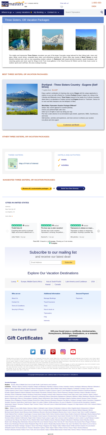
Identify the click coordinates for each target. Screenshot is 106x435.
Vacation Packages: (11, 382)
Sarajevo (28, 426)
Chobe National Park (11, 414)
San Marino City (77, 424)
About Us (15, 298)
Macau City (19, 420)
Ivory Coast (79, 394)
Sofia (59, 426)
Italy (73, 394)
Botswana (47, 388)
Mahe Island (40, 420)
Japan (90, 394)
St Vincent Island (20, 428)
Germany (76, 392)
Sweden (93, 402)
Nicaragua (62, 398)
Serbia (84, 400)
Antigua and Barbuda (40, 386)
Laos (16, 396)
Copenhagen (27, 414)
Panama (94, 398)
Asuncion (34, 410)
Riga (37, 424)
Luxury (14, 281)
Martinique (86, 396)
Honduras (30, 394)
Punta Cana (8, 424)
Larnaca (60, 418)
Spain (34, 402)
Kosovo (12, 396)
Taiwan (15, 404)
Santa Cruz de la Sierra (89, 424)
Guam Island (61, 416)
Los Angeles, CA (10, 212)
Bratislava (36, 412)
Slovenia (13, 402)
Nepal (40, 398)
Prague (88, 422)
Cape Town (80, 412)
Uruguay (69, 404)
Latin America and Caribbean (76, 281)
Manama (57, 420)
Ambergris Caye (43, 408)
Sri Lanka (39, 402)
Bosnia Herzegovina (37, 388)
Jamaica (85, 394)
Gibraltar (87, 392)
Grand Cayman (42, 416)
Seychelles (90, 400)
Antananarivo (85, 408)
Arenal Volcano (18, 410)
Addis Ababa (22, 408)
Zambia (7, 406)
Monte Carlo (8, 422)
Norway (84, 398)
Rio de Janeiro (44, 424)
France (55, 392)
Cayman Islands (9, 390)
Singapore (97, 400)
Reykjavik (32, 424)
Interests (47, 320)
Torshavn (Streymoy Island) (12, 429)
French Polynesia (62, 392)
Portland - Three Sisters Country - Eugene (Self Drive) (69, 85)
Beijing (75, 410)
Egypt (12, 392)
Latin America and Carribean (48, 384)
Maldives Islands (49, 420)
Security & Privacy (18, 309)
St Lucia (62, 402)
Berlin (90, 410)
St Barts (45, 402)
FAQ (45, 317)
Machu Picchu (27, 420)
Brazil (52, 388)
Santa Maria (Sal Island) (11, 426)
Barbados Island (67, 410)
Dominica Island (59, 414)
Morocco (20, 398)
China (20, 390)
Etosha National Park (94, 414)
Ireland (65, 394)
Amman (51, 408)
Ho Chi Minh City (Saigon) (78, 416)
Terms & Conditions (18, 306)
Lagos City (54, 418)
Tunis (27, 429)
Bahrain (90, 386)
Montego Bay (16, 422)
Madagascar (61, 396)
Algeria (19, 386)
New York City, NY (10, 209)
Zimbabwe (13, 406)
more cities (9, 216)
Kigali (30, 418)
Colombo (20, 414)
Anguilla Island (76, 408)
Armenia (55, 386)
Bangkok (59, 410)
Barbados (96, 386)
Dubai (66, 414)
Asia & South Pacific (53, 281)
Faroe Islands (35, 392)
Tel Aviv (65, 428)
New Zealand (54, 398)
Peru (12, 400)
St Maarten (68, 402)
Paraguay (7, 400)
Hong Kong (37, 394)
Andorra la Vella (65, 408)
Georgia (71, 392)
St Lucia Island (90, 426)
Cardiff (86, 412)
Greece (93, 392)
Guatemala (18, 394)
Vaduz (47, 429)
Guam (12, 394)
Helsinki (68, 416)
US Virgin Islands (78, 404)
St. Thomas (29, 428)
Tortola (23, 429)
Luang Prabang (88, 418)
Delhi (47, 414)
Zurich (95, 429)
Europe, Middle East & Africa (31, 281)
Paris (83, 422)
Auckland (45, 410)
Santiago (22, 426)
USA (93, 281)
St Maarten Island (10, 428)
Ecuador (7, 392)
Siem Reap (39, 426)
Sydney (42, 428)
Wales (99, 404)
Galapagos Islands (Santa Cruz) (14, 416)
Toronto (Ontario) (82, 428)
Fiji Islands (43, 392)
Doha (52, 414)
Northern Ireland (76, 398)
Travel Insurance (49, 302)
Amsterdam (57, 408)
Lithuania (34, 396)
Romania (53, 400)
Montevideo (24, 422)
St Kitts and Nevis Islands (78, 426)
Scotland (73, 400)
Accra (16, 408)
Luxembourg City (9, 420)
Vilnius (78, 429)
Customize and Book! (71, 125)
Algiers (35, 408)
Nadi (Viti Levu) (38, 422)
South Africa (20, 402)
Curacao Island (36, 414)
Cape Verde (89, 388)
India (54, 394)
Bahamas (84, 386)
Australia (66, 386)
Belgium (7, 388)
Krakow (39, 418)
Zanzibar (89, 429)
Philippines (18, 400)
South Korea (28, 402)
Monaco (7, 398)
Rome (63, 424)
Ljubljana (71, 418)
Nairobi (46, 422)
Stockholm (36, 428)
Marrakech (70, 420)
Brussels (42, 412)
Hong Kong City (91, 416)
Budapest (55, 412)
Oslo (67, 422)
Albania (14, 386)
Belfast (80, 410)
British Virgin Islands (61, 388)
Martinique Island (78, 420)
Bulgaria (70, 388)
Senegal (79, 400)
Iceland (50, 394)
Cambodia (76, 388)
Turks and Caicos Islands (37, 429)
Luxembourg (41, 396)
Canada (58, 284)
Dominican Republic (90, 390)
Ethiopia (28, 392)
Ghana (82, 392)
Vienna (73, 429)
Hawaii (48, 284)
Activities (65, 165)
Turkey (41, 404)
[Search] (102, 12)
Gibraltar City (27, 416)
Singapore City (47, 426)
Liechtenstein (27, 396)
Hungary (44, 394)
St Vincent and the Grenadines (81, 402)
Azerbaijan (78, 386)
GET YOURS (73, 340)
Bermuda (17, 388)
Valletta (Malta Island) (56, 429)
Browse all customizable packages (35, 188)
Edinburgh (84, 414)
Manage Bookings (50, 298)
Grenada (7, 394)
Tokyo (75, 428)
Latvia (20, 396)
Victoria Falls (66, 429)
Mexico (98, 396)
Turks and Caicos (49, 404)
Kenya (6, 396)
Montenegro (13, 398)
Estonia (23, 392)
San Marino (66, 400)
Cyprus (59, 390)
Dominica (80, 390)
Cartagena (92, 412)
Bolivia (23, 388)
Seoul (33, 426)
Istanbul (17, 418)
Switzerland (8, 404)
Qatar (42, 400)
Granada (34, 416)
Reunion (47, 400)
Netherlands (46, 398)
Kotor (34, 418)
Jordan (95, 394)
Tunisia (36, 404)
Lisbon (65, 418)
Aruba (61, 386)
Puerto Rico (36, 400)
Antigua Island (9, 410)
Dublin (71, 414)
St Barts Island (66, 426)
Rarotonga (16, 424)
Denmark (74, 390)
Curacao (53, 390)
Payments (79, 298)
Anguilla (30, 386)
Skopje (55, 426)
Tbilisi (60, 428)
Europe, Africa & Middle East (19, 384)
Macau (48, 396)
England (17, 392)
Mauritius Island (88, 420)
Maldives (75, 396)
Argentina (49, 386)
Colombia (26, 390)
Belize (12, 388)
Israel (69, 394)
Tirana (70, 428)
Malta (80, 396)
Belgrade (85, 410)
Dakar (43, 414)
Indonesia (59, 394)
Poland (24, 400)
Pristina (93, 422)
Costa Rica (41, 390)
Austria (72, 386)
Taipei (51, 428)
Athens (40, 410)
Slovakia (7, 402)
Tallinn (56, 428)
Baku (50, 410)
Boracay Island (28, 412)
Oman (89, 398)
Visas (45, 306)
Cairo (69, 412)
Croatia (48, 390)
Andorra (25, 386)
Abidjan (12, 408)
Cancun (74, 412)
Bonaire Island (19, 412)
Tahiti (47, 428)
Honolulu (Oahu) (9, 418)
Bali (54, 410)
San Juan (69, 424)
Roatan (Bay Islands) (55, 424)
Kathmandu (24, 418)
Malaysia (69, 396)
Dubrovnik (77, 414)
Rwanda (59, 400)
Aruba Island (27, 410)
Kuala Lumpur (46, 418)
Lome (76, 418)
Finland (49, 392)
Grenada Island (52, 416)
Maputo (63, 420)
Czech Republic (66, 390)
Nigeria (68, 398)
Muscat (31, 422)
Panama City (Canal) (75, 422)
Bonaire (28, 388)
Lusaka (96, 418)
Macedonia (54, 396)
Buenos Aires (63, 412)
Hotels (64, 160)
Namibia (35, 398)
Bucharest (49, 412)
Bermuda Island (9, 412)
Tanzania (20, 404)
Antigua (92, 408)
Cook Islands (33, 390)
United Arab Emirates (60, 404)
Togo (31, 404)
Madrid (34, 420)
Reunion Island (24, 424)
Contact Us (15, 302)
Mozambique (28, 398)
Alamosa (7, 206)
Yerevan (83, 429)
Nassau (51, 422)
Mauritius (92, 396)
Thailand (26, 404)
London (81, 418)
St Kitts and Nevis (54, 402)
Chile (16, 390)
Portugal (30, 400)
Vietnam (93, 404)
